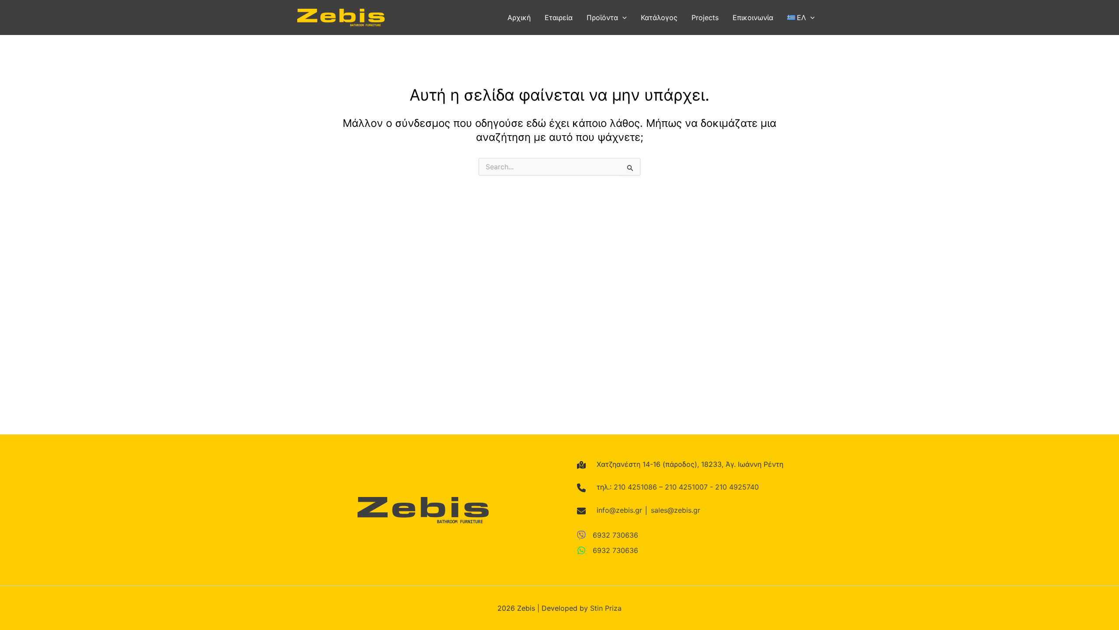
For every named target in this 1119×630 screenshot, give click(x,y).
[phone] (581, 487)
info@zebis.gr (619, 510)
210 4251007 (686, 487)
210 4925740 (737, 487)
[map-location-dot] (581, 465)
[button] (622, 17)
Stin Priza (606, 608)
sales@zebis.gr (675, 510)
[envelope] (581, 511)
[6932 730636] (607, 535)
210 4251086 (635, 487)
